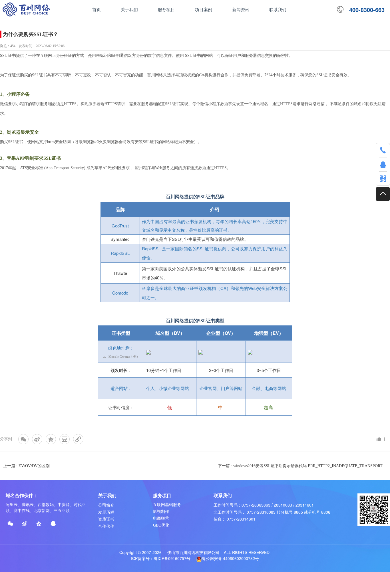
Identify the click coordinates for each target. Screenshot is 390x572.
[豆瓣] (64, 439)
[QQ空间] (51, 439)
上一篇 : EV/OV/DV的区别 (26, 466)
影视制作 (161, 511)
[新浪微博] (37, 439)
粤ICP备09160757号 (172, 558)
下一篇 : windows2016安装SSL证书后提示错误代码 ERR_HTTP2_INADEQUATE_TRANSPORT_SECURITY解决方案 (302, 466)
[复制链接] (78, 439)
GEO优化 (161, 525)
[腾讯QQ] (53, 524)
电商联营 (161, 518)
